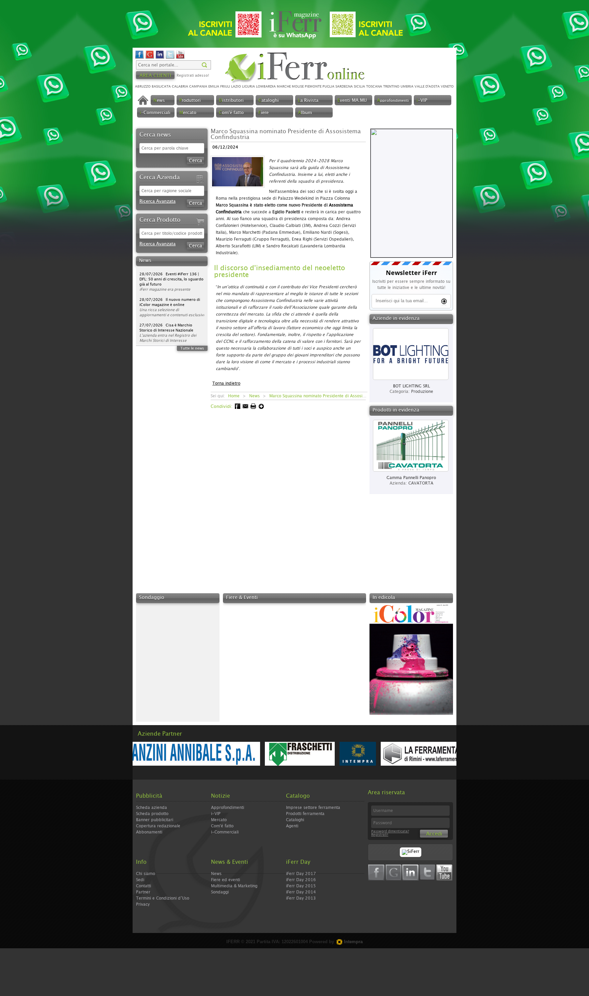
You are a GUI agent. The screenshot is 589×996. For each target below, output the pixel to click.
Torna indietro (226, 383)
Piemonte (313, 86)
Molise (298, 86)
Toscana (374, 86)
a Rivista (308, 100)
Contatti (143, 886)
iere (263, 113)
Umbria (407, 86)
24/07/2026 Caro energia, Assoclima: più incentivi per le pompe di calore (166, 336)
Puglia (328, 86)
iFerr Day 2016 (301, 880)
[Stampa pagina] (253, 407)
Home (234, 396)
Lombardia (266, 86)
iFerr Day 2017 (301, 874)
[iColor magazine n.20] (411, 713)
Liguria (248, 86)
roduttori (190, 100)
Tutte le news (192, 348)
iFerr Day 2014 (301, 892)
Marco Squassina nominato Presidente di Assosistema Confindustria (335, 396)
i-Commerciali (225, 832)
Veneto (447, 86)
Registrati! (379, 835)
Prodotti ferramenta (305, 814)
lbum (305, 113)
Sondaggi (220, 892)
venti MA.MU (352, 100)
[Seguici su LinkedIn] (159, 58)
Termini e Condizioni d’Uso (162, 898)
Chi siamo (145, 874)
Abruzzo (143, 86)
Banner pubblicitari (154, 820)
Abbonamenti (149, 832)
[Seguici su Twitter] (170, 58)
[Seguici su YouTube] (180, 58)
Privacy (143, 904)
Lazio (236, 86)
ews (159, 100)
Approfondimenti (227, 808)
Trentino (391, 86)
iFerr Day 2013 (301, 898)
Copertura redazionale (158, 826)
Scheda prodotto (152, 814)
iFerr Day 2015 (301, 886)
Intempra (353, 941)
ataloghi (268, 100)
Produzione (422, 391)
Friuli (225, 86)
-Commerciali (155, 113)
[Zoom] (240, 190)
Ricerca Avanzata (157, 201)
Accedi (434, 834)
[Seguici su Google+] (149, 58)
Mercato (219, 820)
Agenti (292, 826)
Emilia (213, 86)
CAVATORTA (420, 483)
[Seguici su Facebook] (139, 58)
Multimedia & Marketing (234, 886)
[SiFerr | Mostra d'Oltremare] (410, 851)
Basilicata (161, 86)
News (254, 396)
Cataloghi (295, 820)
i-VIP (216, 814)
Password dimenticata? (390, 831)
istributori (231, 100)
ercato (187, 113)
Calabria (180, 86)
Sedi (140, 880)
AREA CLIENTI (155, 75)
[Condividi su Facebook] (237, 407)
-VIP (422, 100)
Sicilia (359, 86)
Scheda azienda (151, 808)
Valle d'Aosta (427, 86)
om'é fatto (231, 113)
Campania (198, 86)
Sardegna (344, 86)
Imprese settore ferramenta (313, 808)
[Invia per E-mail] (245, 407)
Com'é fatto (222, 826)
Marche (284, 86)
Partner (143, 892)
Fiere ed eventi (225, 880)
